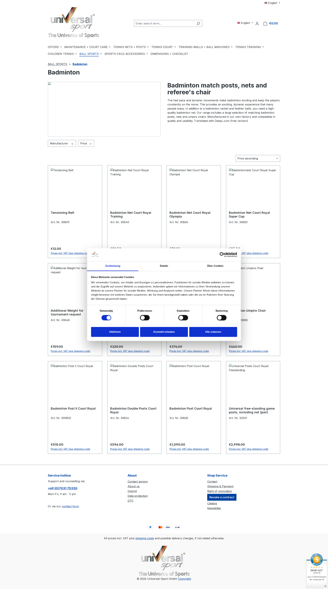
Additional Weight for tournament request (67, 312)
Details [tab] (164, 266)
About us (134, 486)
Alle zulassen (213, 331)
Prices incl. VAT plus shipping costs (70, 253)
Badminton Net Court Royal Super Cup (249, 214)
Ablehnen (115, 331)
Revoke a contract (221, 497)
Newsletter (214, 508)
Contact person (138, 481)
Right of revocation (219, 491)
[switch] (145, 317)
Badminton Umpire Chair (247, 310)
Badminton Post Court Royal (190, 408)
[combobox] (164, 23)
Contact (212, 481)
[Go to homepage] (73, 22)
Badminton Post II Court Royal (73, 408)
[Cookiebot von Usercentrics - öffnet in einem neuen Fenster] (222, 254)
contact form (70, 506)
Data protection (138, 496)
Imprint (132, 491)
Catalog (212, 503)
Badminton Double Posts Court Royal (133, 410)
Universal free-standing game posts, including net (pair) (252, 410)
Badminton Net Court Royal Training (130, 214)
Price (84, 143)
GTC (130, 500)
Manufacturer (59, 143)
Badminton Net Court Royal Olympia (189, 214)
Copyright (184, 578)
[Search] (198, 23)
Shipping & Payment (220, 486)
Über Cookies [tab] (215, 266)
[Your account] (257, 23)
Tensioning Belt (62, 212)
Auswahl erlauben (164, 331)
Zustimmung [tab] (112, 266)
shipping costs (144, 538)
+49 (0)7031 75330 (62, 488)
